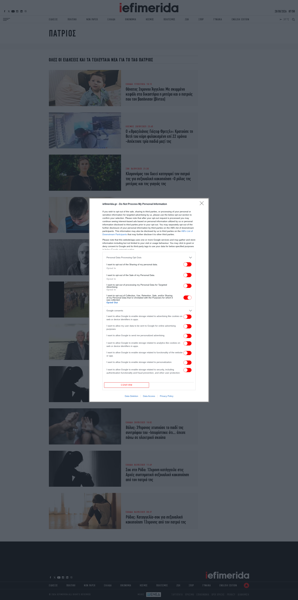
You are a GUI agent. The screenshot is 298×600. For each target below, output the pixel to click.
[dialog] (149, 300)
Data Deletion (131, 396)
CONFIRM (126, 385)
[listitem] (149, 257)
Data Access (149, 396)
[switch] (187, 264)
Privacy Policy (166, 396)
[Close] (203, 204)
